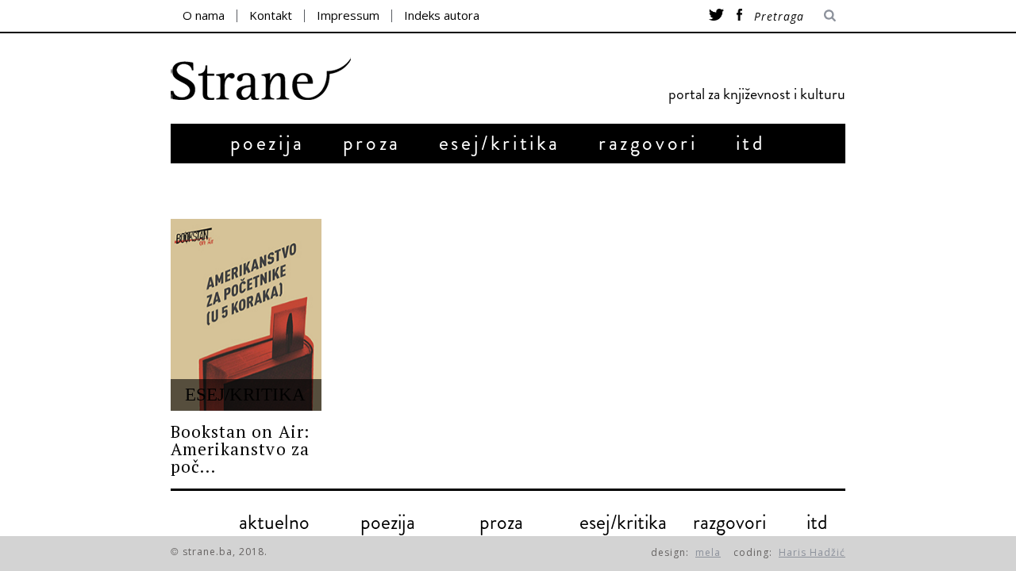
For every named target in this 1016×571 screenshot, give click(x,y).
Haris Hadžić (812, 552)
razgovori (647, 143)
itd (751, 143)
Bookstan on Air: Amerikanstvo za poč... (240, 448)
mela (708, 552)
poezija (267, 143)
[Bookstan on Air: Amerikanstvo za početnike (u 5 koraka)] (246, 315)
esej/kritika (499, 143)
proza (372, 143)
